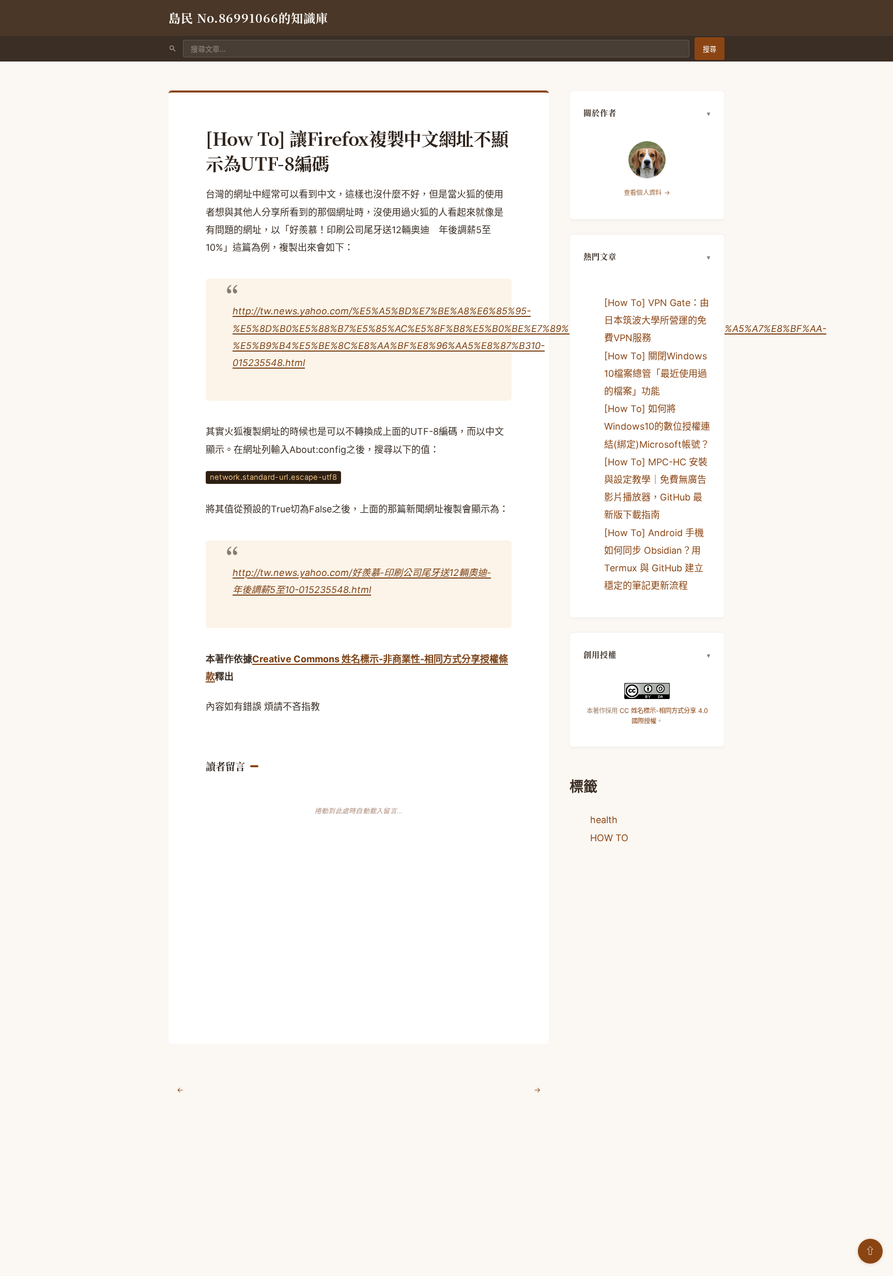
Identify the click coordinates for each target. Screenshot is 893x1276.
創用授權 (600, 654)
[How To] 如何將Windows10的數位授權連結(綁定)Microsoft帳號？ (657, 426)
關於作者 (600, 112)
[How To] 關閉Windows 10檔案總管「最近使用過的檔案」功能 (655, 374)
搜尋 (709, 49)
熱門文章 (600, 256)
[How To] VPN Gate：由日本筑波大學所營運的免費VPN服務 (656, 320)
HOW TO (609, 837)
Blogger (461, 1266)
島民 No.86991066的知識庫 (248, 17)
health (604, 819)
